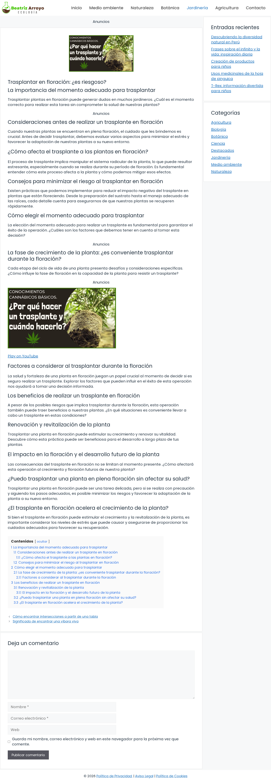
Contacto (255, 8)
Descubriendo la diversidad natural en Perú (236, 39)
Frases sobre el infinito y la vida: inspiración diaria (235, 52)
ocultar (42, 541)
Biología (218, 129)
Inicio (76, 8)
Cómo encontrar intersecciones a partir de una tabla (55, 616)
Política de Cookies (171, 776)
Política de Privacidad (114, 776)
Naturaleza (142, 8)
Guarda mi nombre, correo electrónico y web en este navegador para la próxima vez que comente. (95, 741)
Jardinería (197, 8)
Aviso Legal (144, 776)
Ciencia (218, 143)
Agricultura (227, 8)
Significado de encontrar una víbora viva (46, 621)
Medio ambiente (106, 8)
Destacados (222, 150)
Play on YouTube (23, 356)
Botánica (170, 8)
